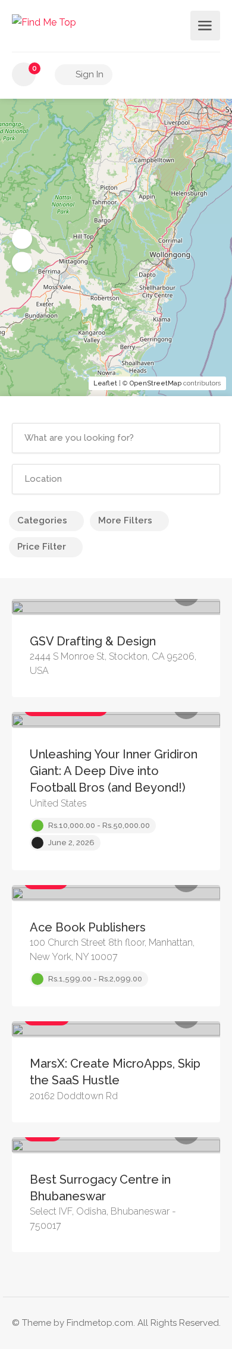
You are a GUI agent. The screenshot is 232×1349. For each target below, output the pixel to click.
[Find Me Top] (44, 21)
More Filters (125, 520)
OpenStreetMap (155, 383)
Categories (42, 520)
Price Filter (41, 546)
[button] (22, 239)
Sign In (88, 74)
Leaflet (105, 383)
